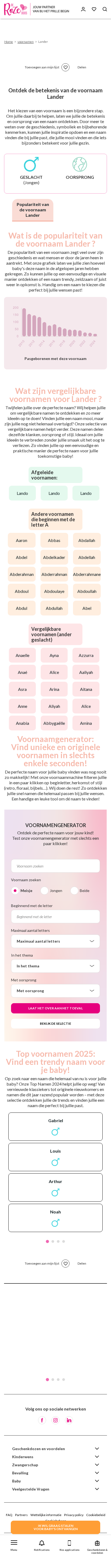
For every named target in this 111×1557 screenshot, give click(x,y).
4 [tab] (63, 1241)
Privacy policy (74, 1515)
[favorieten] (65, 67)
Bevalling (20, 1473)
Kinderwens (22, 1456)
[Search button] (105, 9)
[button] (14, 1544)
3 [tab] (58, 1241)
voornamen (26, 42)
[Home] (37, 9)
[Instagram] (55, 1420)
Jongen (56, 890)
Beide (84, 890)
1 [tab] (47, 1241)
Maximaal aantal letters (30, 930)
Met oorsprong (23, 980)
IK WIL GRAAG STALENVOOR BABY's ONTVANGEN (56, 1527)
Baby (16, 1481)
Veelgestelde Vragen (30, 1489)
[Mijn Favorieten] (94, 9)
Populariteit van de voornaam (33, 210)
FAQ (9, 1515)
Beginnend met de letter (32, 905)
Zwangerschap (25, 1464)
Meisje (26, 890)
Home (8, 42)
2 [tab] (52, 1241)
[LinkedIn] (69, 1420)
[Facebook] (42, 1420)
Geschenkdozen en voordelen (38, 1448)
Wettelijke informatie (45, 1515)
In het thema (22, 955)
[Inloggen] (83, 9)
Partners (21, 1515)
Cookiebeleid (95, 1515)
